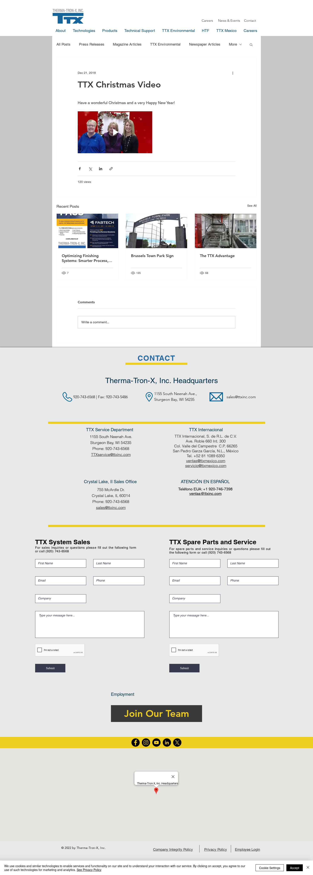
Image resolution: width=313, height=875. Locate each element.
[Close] (307, 868)
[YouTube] (156, 742)
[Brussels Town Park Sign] (156, 231)
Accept (294, 868)
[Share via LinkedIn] (101, 169)
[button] (251, 44)
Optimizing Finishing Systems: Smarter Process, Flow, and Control (85, 258)
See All (252, 205)
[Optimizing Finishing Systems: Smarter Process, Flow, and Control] (87, 231)
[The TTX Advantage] (225, 231)
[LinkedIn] (167, 742)
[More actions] (232, 72)
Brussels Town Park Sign (152, 255)
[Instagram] (146, 742)
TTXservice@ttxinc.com (111, 454)
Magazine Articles (127, 44)
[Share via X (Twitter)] (90, 169)
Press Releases (91, 44)
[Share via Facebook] (80, 169)
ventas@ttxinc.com (205, 493)
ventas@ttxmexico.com (205, 460)
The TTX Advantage (217, 255)
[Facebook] (135, 742)
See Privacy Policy (89, 870)
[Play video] (115, 132)
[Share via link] (111, 169)
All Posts (63, 44)
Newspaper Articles (204, 44)
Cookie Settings (269, 868)
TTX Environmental (165, 44)
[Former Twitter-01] (177, 742)
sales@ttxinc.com (241, 397)
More (233, 44)
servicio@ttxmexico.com (205, 465)
